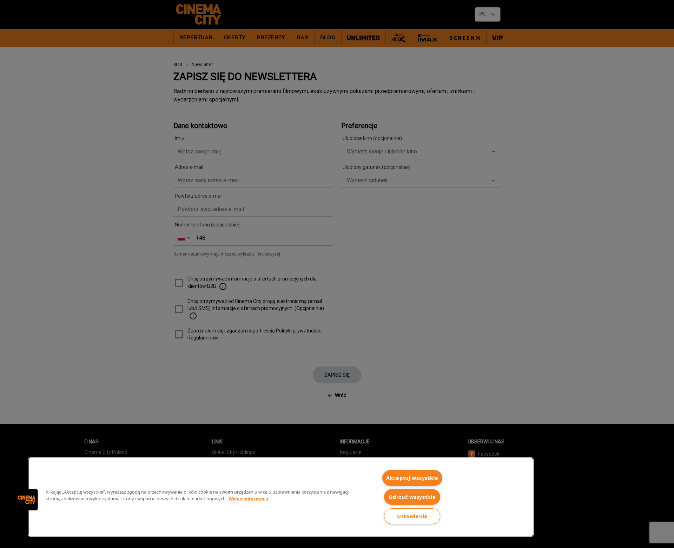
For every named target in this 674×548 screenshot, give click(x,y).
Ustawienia (412, 516)
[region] (281, 497)
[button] (27, 499)
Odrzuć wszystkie (412, 497)
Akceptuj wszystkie (412, 478)
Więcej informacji (248, 498)
